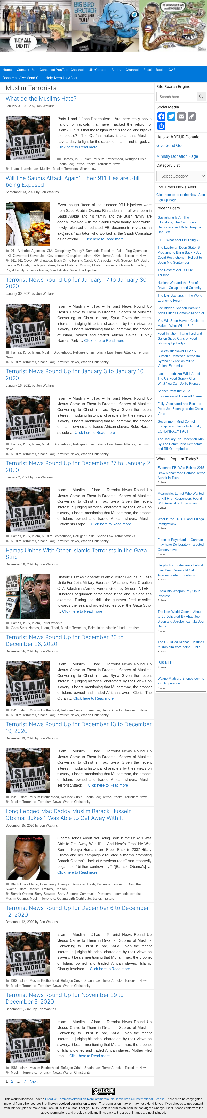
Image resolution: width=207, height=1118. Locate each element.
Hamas (68, 159)
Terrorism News (109, 164)
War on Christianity (95, 362)
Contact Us (26, 70)
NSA (96, 256)
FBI (8, 256)
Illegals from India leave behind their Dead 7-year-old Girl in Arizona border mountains (180, 570)
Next (36, 1081)
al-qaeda (46, 260)
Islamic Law (29, 169)
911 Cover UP (28, 260)
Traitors (47, 889)
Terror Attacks (85, 164)
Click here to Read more (77, 147)
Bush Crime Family (68, 260)
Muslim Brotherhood (108, 159)
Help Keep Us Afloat (61, 78)
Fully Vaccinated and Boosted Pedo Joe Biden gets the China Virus (180, 409)
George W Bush (17, 265)
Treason (61, 889)
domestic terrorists (129, 894)
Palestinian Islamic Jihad (106, 628)
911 (13, 251)
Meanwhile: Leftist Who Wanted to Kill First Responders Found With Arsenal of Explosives (181, 498)
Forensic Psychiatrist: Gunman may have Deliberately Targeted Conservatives (181, 545)
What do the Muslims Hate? (41, 98)
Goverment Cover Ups (29, 256)
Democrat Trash (83, 884)
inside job (38, 265)
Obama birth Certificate (74, 898)
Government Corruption (64, 256)
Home (7, 70)
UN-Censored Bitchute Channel (114, 70)
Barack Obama (22, 894)
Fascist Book (154, 70)
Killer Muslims (67, 265)
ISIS (78, 159)
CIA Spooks (103, 260)
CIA (50, 251)
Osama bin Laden (132, 265)
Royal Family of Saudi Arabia (27, 270)
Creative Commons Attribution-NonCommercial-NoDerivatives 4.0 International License (105, 1099)
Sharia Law (65, 164)
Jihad (55, 628)
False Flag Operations (132, 251)
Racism (34, 889)
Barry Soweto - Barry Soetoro (56, 894)
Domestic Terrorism (100, 251)
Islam (88, 159)
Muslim (45, 169)
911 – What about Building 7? (179, 240)
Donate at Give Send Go (22, 78)
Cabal (88, 260)
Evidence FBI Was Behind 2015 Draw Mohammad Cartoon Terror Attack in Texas (181, 473)
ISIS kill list (166, 663)
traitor (97, 898)
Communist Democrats (96, 894)
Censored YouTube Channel (62, 70)
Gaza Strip (19, 628)
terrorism (133, 628)
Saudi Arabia (59, 270)
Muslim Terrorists (65, 169)
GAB (172, 70)
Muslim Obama (17, 898)
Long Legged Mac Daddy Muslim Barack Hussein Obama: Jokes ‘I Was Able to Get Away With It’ (69, 814)
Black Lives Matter (24, 884)
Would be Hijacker (83, 270)
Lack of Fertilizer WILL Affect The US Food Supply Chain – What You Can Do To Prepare (179, 378)
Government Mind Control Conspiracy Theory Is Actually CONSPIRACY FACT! (179, 426)
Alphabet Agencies (31, 251)
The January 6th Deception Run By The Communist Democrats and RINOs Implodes (181, 444)
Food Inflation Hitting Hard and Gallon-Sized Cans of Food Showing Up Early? (180, 338)
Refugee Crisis (135, 159)
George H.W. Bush (134, 260)
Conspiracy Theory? (69, 251)
